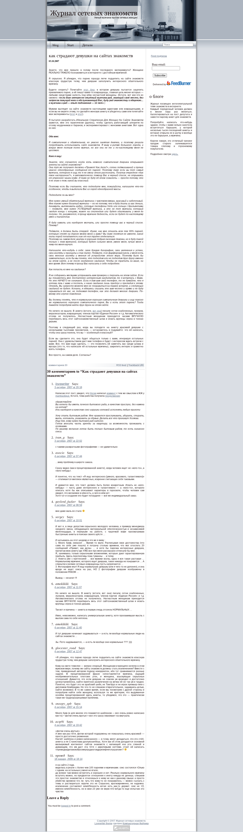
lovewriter (62, 384)
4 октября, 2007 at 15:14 (68, 707)
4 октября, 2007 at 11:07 (68, 587)
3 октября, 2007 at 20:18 (68, 387)
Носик (93, 393)
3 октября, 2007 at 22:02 (68, 440)
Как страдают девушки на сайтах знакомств (91, 55)
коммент (111, 393)
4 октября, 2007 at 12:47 (68, 651)
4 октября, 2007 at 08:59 (68, 505)
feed (121, 365)
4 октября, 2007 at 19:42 (68, 725)
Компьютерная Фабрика (136, 823)
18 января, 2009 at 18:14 (68, 759)
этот (72, 114)
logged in (66, 806)
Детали (87, 45)
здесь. (175, 154)
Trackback (136, 365)
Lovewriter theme (103, 823)
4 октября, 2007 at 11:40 (68, 627)
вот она (97, 311)
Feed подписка (159, 56)
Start (70, 45)
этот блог (89, 89)
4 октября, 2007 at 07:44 (68, 456)
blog (56, 45)
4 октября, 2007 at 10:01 (68, 520)
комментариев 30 (58, 365)
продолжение (112, 396)
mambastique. (62, 396)
